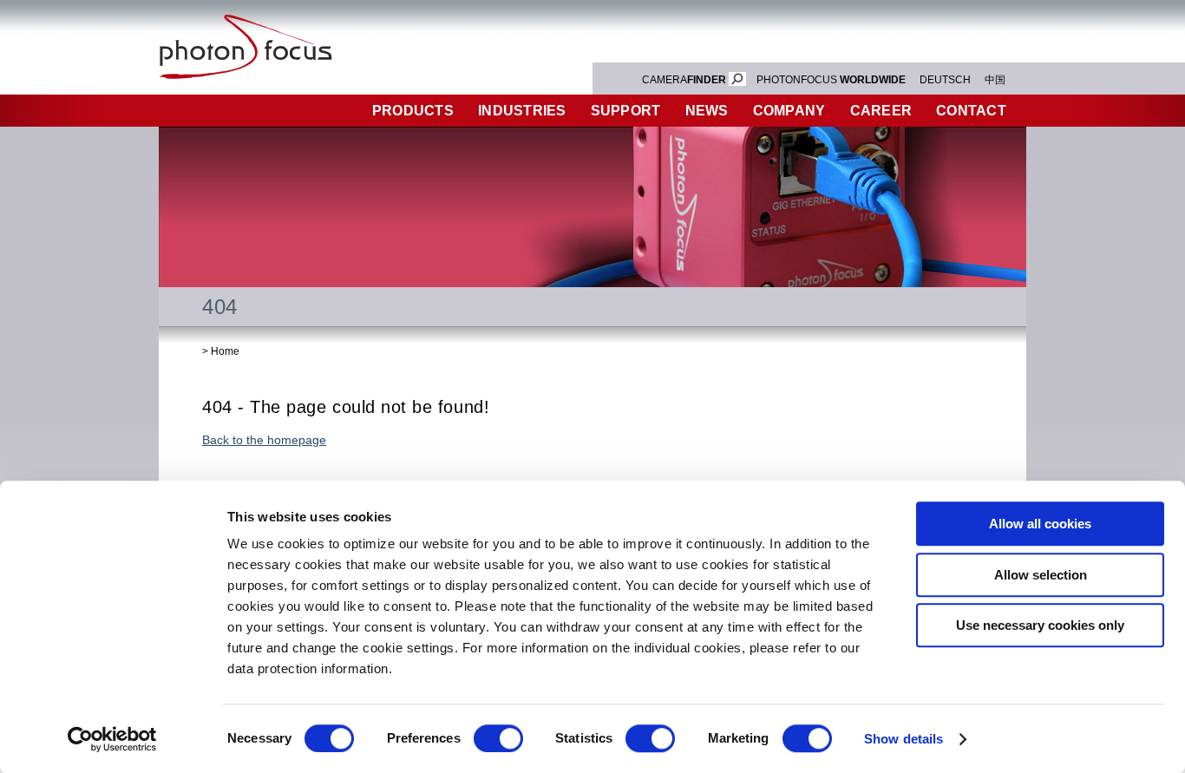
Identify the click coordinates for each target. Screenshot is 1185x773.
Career (881, 110)
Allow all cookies (1040, 523)
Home (225, 351)
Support (626, 110)
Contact (971, 110)
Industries (522, 110)
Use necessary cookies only (1040, 625)
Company (789, 110)
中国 (995, 80)
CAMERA (684, 80)
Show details (903, 738)
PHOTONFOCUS (831, 80)
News (707, 110)
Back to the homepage (264, 440)
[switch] (498, 738)
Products (413, 110)
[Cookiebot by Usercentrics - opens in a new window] (112, 739)
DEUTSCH (945, 80)
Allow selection (1040, 574)
